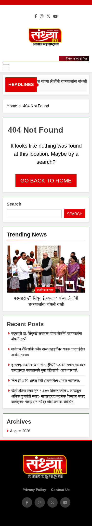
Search (14, 204)
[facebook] (36, 16)
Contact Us (60, 490)
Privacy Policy (34, 490)
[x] (48, 16)
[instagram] (42, 16)
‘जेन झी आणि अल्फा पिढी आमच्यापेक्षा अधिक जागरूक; (45, 380)
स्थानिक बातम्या (45, 290)
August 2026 (20, 431)
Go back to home (46, 181)
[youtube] (55, 16)
